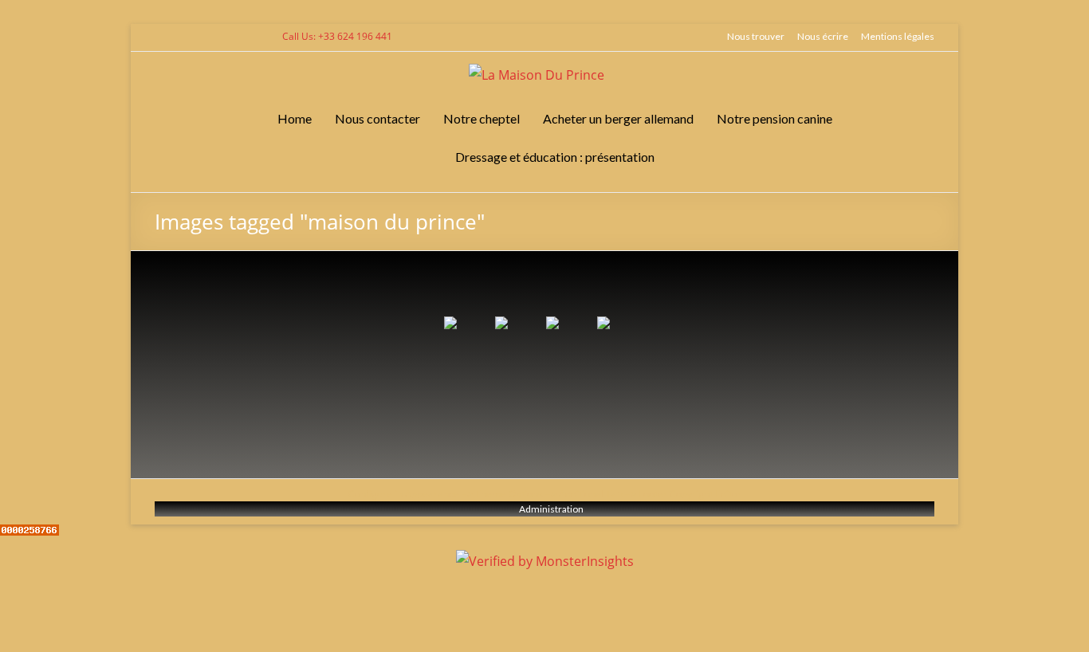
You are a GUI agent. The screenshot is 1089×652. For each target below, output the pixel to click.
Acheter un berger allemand (618, 118)
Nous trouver (755, 36)
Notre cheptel (481, 118)
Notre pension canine (774, 118)
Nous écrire (822, 36)
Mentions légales (897, 36)
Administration (551, 509)
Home (294, 118)
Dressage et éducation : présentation (555, 156)
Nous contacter (377, 118)
